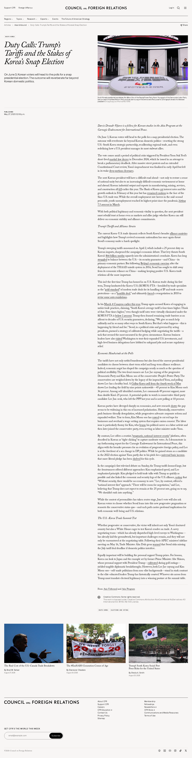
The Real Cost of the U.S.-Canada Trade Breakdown (29, 666)
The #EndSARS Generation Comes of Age (87, 666)
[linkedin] (165, 751)
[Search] (178, 8)
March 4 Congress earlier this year (122, 304)
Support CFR (9, 8)
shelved (137, 459)
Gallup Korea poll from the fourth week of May (156, 383)
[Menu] (185, 8)
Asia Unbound (110, 589)
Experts (44, 19)
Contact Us (102, 713)
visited (119, 338)
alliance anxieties (178, 233)
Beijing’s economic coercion (155, 263)
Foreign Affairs (25, 8)
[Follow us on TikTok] (180, 751)
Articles (7, 25)
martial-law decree (119, 159)
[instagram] (175, 751)
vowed (155, 417)
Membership (149, 701)
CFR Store (148, 710)
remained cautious (156, 193)
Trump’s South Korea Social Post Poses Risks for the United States (144, 667)
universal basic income (172, 455)
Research (31, 19)
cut (161, 189)
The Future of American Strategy (75, 19)
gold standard (112, 289)
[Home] (96, 7)
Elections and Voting (119, 610)
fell (120, 189)
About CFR (102, 701)
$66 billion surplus (115, 256)
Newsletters (149, 707)
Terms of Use (150, 715)
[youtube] (170, 751)
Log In (171, 8)
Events (55, 19)
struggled (102, 259)
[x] (186, 751)
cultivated (153, 563)
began (142, 425)
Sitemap (101, 718)
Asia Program (128, 589)
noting (178, 477)
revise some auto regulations (112, 297)
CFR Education (104, 710)
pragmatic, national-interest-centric (151, 436)
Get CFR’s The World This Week (22, 729)
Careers (101, 707)
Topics (19, 19)
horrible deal (123, 293)
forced (150, 293)
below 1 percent (123, 315)
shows (174, 406)
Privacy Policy (104, 715)
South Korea (10, 36)
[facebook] (159, 751)
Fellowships (149, 704)
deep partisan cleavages (121, 171)
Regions (7, 19)
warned (156, 544)
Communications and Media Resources (161, 713)
